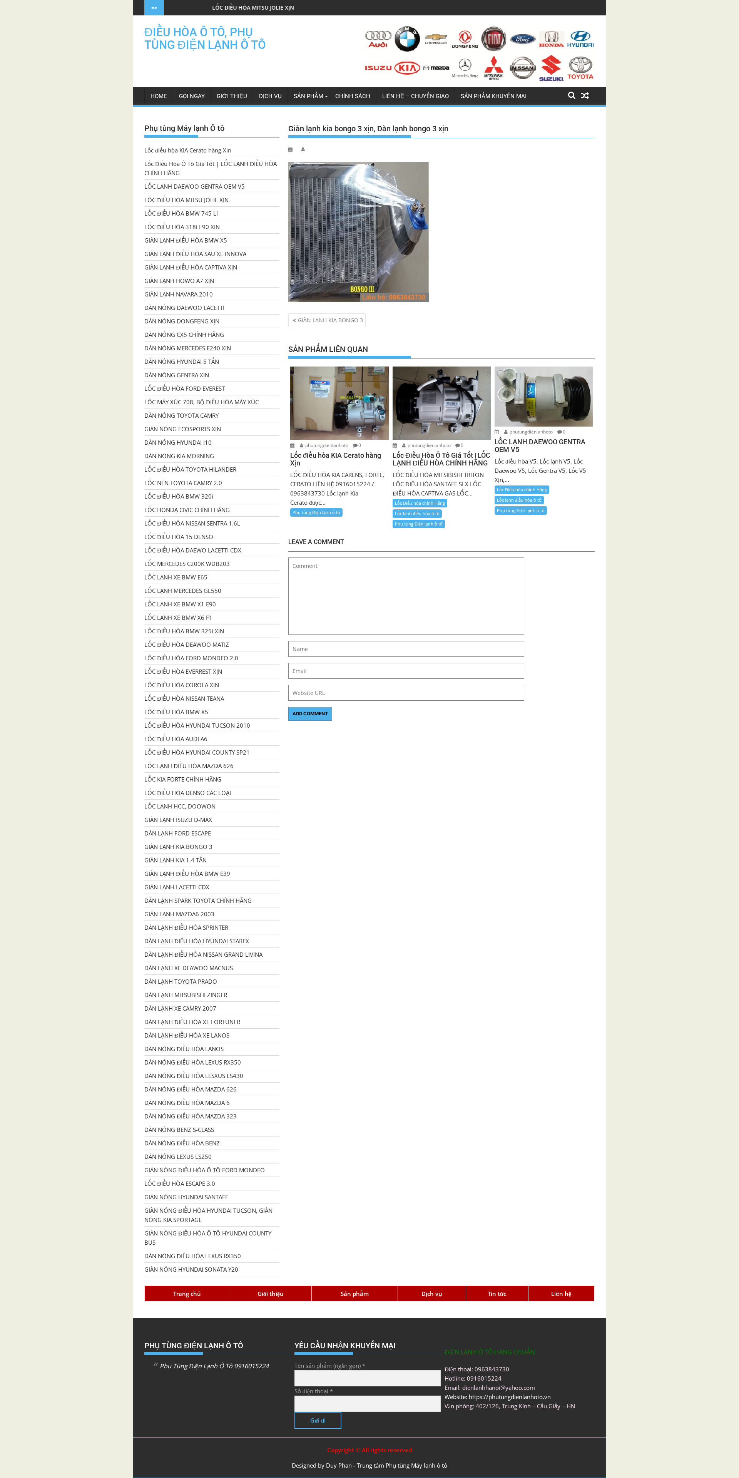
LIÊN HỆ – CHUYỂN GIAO (415, 96)
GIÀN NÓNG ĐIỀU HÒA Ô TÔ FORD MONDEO (204, 1170)
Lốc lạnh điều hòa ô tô (417, 513)
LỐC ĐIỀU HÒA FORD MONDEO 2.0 (191, 658)
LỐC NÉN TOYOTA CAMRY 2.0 (183, 483)
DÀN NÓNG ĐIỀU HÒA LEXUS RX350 (192, 1062)
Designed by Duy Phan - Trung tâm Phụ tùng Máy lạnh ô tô (369, 1465)
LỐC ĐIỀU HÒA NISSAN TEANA (184, 698)
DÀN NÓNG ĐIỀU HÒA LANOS (184, 1049)
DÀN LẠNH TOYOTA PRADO (180, 981)
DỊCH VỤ (270, 96)
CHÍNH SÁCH (352, 96)
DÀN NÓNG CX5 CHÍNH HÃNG (184, 334)
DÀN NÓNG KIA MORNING (179, 456)
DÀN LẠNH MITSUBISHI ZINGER (185, 995)
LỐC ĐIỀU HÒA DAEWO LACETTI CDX (192, 550)
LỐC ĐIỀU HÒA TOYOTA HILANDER (190, 469)
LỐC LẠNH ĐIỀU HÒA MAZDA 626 (189, 766)
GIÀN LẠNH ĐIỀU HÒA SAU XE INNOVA (195, 254)
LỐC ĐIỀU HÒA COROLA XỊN (181, 685)
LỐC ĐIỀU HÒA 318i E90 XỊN (182, 227)
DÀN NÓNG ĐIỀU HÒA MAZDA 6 (187, 1102)
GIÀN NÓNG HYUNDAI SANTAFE (186, 1197)
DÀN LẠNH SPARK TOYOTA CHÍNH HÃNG (198, 900)
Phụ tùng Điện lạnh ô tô (316, 512)
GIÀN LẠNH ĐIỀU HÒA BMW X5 (185, 240)
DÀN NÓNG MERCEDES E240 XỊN (187, 348)
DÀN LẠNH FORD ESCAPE (177, 833)
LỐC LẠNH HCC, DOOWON (180, 806)
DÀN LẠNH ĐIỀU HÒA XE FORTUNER (192, 1022)
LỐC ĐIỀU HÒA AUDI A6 (175, 739)
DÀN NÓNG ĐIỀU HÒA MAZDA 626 (190, 1089)
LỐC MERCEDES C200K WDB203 (187, 563)
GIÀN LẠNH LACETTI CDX (176, 887)
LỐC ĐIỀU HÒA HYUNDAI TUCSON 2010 (197, 725)
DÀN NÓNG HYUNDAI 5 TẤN (181, 361)
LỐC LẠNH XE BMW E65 (175, 577)
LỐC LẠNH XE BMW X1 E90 (180, 604)
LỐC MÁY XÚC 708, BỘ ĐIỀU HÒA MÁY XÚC (201, 402)
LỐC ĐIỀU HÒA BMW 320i (178, 496)
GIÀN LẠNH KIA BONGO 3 (330, 320)
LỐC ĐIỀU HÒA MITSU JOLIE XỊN (183, 7)
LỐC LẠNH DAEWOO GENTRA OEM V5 (194, 186)
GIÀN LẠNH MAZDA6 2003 (179, 914)
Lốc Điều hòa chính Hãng (420, 503)
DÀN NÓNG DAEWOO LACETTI (184, 307)
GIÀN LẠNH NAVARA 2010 (178, 294)
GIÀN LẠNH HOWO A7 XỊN (179, 281)
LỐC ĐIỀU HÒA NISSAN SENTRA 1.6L (192, 523)
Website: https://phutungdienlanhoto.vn (498, 1397)
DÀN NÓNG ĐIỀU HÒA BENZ (182, 1143)
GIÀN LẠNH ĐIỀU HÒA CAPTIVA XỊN (190, 267)
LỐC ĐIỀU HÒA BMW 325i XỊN (184, 631)
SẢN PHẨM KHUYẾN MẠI (494, 96)
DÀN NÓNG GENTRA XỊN (176, 375)
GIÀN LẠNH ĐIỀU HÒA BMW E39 (187, 873)
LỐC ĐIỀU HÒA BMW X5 (176, 712)
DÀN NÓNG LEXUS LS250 (178, 1156)
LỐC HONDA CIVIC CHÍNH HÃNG (187, 510)
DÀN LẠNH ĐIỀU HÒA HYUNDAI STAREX (196, 941)
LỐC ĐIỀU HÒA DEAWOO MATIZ (186, 644)
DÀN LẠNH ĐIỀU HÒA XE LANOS (186, 1035)
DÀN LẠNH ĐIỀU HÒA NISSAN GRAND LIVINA (203, 954)
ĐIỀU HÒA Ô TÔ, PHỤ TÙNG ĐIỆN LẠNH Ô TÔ (205, 38)
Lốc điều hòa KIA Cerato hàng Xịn (187, 150)
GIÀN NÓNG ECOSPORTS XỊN (182, 429)
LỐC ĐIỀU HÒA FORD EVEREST (184, 388)
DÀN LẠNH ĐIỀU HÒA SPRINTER (186, 927)
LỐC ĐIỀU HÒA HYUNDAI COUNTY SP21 (197, 752)
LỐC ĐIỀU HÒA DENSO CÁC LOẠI (187, 793)
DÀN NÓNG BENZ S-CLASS (179, 1129)
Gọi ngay (192, 96)
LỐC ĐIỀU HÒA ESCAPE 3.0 (179, 1183)
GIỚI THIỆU (232, 96)
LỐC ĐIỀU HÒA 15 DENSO (178, 537)
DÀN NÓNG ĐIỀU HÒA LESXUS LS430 (193, 1076)
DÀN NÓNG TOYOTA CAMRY (181, 415)
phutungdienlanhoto (326, 445)
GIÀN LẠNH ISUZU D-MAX (178, 820)
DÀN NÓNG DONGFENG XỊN (181, 321)
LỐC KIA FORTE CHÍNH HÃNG (182, 779)
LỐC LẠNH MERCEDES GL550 (182, 590)
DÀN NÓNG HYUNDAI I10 (178, 442)
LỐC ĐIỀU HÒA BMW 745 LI (181, 213)
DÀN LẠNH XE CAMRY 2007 (180, 1008)
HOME (158, 96)
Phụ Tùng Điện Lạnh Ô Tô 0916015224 (214, 1366)
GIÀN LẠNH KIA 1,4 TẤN (175, 860)
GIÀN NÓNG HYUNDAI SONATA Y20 (191, 1269)
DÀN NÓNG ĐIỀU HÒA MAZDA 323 (190, 1116)
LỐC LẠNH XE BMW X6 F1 (178, 617)
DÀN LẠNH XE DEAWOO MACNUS (188, 968)
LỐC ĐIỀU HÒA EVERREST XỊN (183, 671)
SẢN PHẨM (308, 96)
